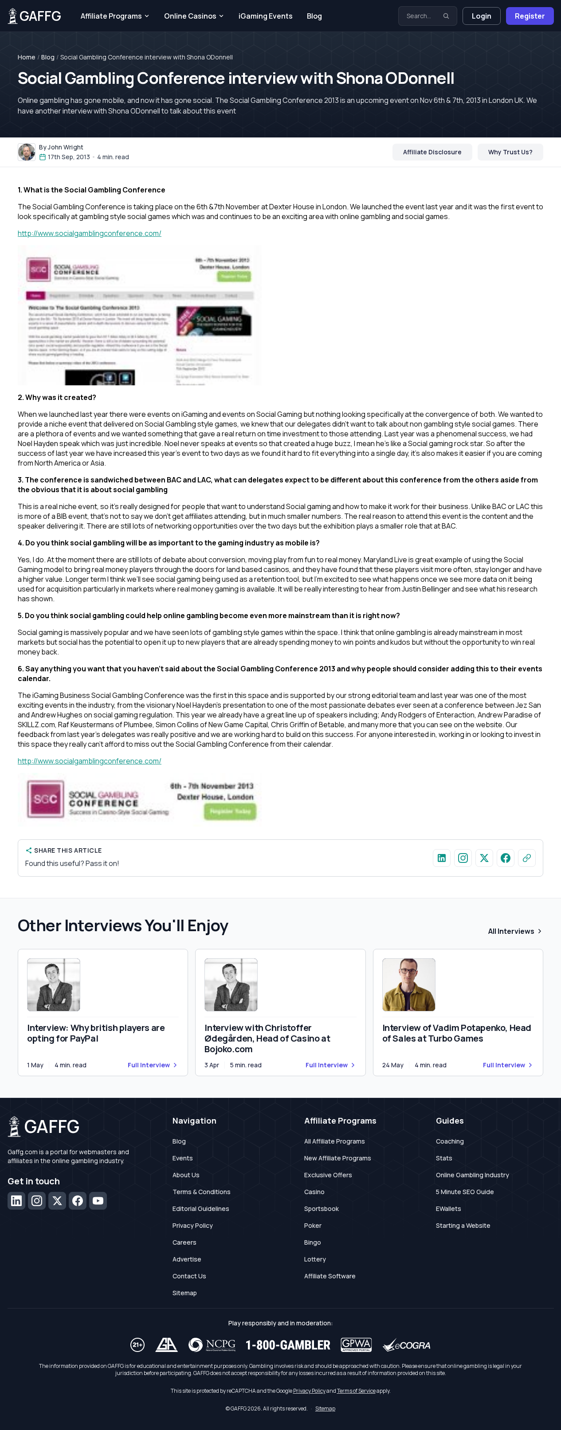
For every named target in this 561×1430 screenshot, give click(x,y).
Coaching (450, 1141)
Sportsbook (321, 1208)
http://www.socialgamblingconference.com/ (89, 233)
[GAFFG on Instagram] (463, 858)
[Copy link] (527, 858)
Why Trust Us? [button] (510, 152)
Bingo (312, 1242)
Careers (184, 1242)
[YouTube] (98, 1201)
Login (481, 16)
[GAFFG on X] (484, 858)
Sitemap (185, 1293)
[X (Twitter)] (57, 1201)
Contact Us (189, 1276)
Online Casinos (190, 16)
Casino (314, 1191)
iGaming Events (266, 16)
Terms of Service (356, 1391)
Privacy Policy (193, 1225)
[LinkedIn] (16, 1201)
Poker (313, 1225)
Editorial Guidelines (201, 1208)
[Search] (446, 16)
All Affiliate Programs (334, 1141)
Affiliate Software (330, 1276)
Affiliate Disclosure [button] (432, 152)
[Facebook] (77, 1201)
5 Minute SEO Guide (465, 1191)
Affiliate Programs (111, 16)
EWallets (448, 1208)
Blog (314, 16)
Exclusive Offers (328, 1175)
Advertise (187, 1259)
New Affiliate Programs (337, 1158)
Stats (444, 1158)
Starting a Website (463, 1225)
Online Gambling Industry (472, 1175)
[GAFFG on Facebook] (505, 858)
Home (26, 57)
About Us (186, 1175)
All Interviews (511, 931)
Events (183, 1158)
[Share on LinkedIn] (442, 858)
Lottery (315, 1259)
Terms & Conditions (202, 1191)
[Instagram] (37, 1201)
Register (530, 16)
